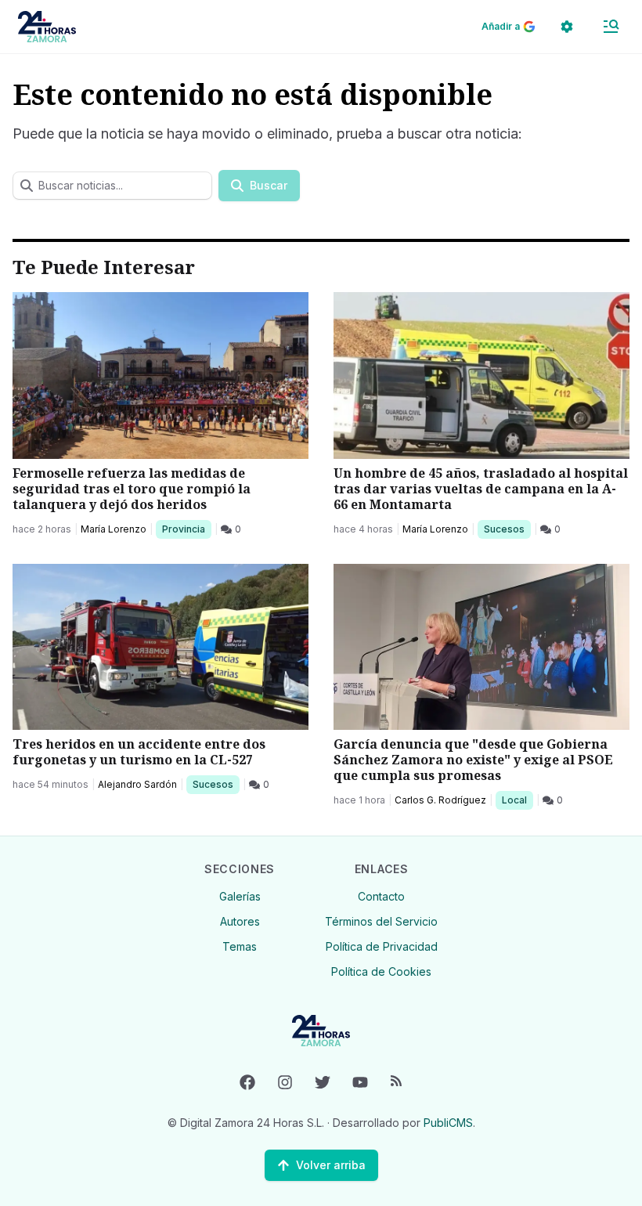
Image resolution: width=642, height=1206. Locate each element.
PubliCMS (448, 1122)
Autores (240, 921)
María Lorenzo (113, 529)
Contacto (381, 896)
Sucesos (507, 528)
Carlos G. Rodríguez (440, 800)
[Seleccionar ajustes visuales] (566, 26)
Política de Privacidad (382, 946)
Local (517, 799)
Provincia (185, 528)
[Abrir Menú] (610, 26)
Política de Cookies (381, 971)
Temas (239, 946)
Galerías (240, 896)
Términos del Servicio (381, 921)
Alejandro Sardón (137, 784)
